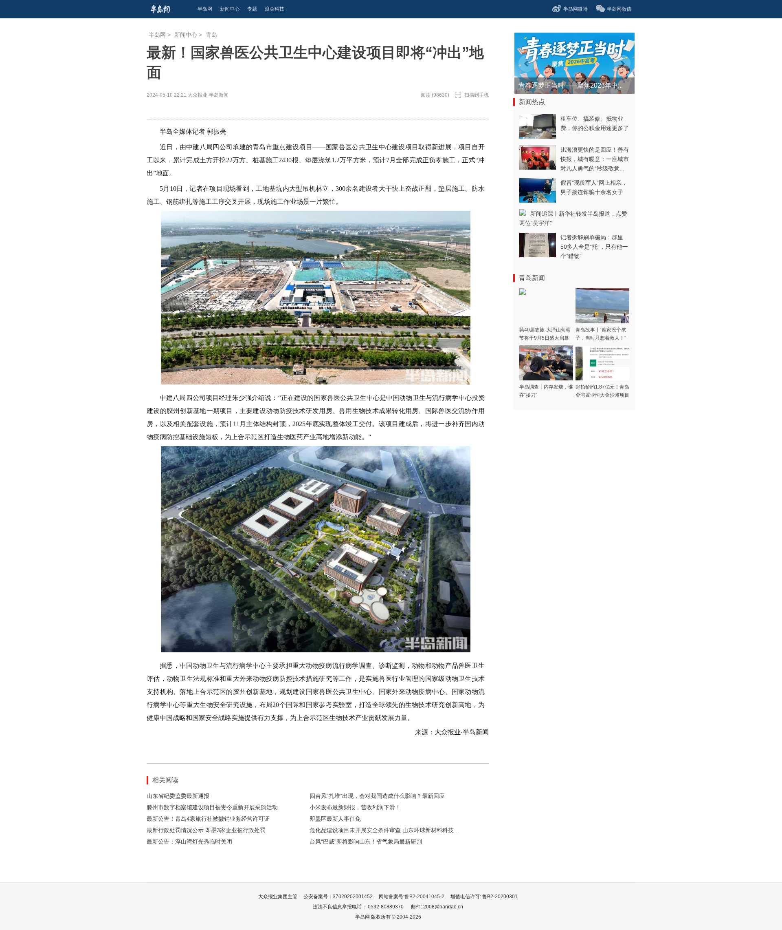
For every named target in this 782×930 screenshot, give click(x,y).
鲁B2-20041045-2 (424, 896)
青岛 (211, 34)
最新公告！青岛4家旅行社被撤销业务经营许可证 (208, 818)
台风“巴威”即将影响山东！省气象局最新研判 (366, 841)
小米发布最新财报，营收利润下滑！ (355, 807)
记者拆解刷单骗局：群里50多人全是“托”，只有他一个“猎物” (594, 246)
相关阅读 (165, 780)
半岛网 (157, 34)
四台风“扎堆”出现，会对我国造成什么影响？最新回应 (377, 796)
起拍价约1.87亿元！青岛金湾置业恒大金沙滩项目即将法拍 (602, 395)
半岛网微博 (575, 9)
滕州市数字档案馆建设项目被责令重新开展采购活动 (212, 807)
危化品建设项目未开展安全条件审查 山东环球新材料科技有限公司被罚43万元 (408, 830)
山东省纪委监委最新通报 (178, 796)
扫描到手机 (476, 95)
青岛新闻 (532, 277)
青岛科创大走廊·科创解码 (555, 85)
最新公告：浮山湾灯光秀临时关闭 (189, 841)
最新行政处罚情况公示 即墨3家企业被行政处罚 (206, 830)
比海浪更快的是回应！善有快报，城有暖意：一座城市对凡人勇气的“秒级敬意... (594, 159)
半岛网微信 (619, 9)
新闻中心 (185, 34)
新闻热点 (532, 101)
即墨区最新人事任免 (335, 818)
